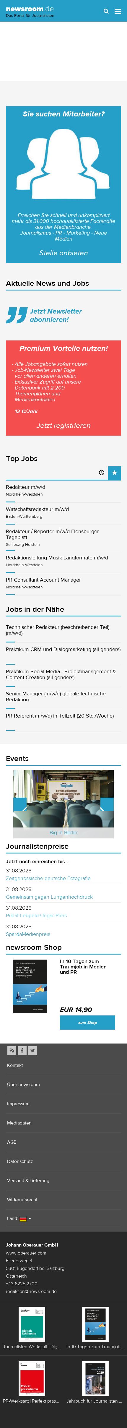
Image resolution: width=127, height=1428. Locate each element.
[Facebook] (22, 1050)
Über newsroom (23, 1084)
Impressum (18, 1103)
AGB (12, 1142)
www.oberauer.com (26, 1252)
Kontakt (15, 1065)
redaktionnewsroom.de (31, 1291)
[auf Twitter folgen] (32, 1050)
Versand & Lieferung (28, 1180)
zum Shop (87, 1022)
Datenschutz (20, 1161)
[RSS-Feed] (11, 1050)
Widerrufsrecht (22, 1199)
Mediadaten (19, 1122)
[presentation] (114, 473)
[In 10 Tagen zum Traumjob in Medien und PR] (30, 986)
